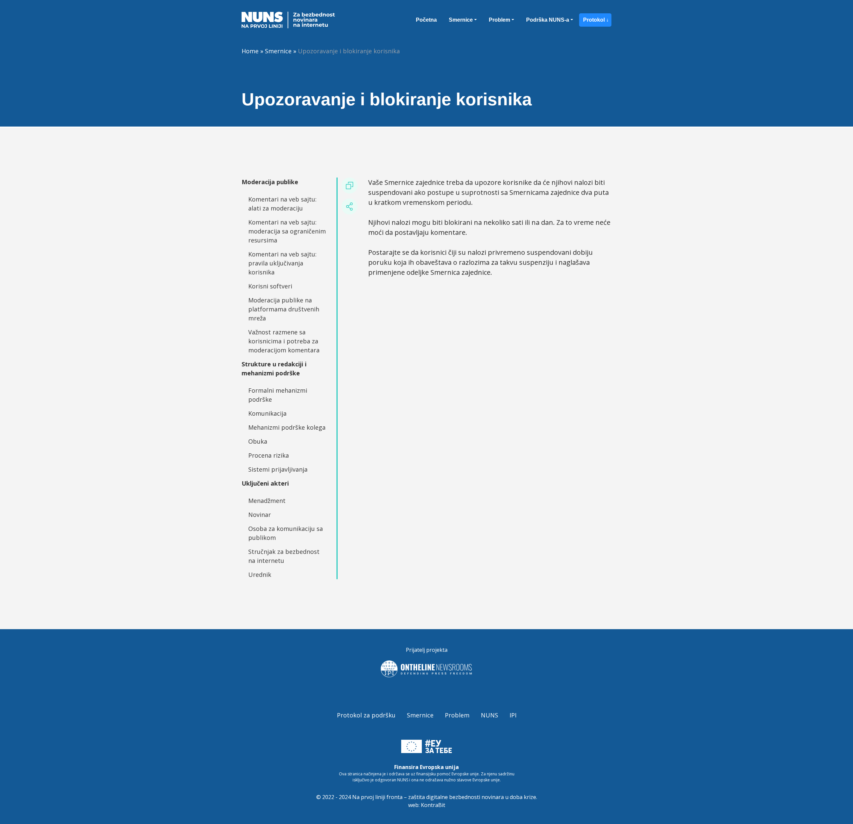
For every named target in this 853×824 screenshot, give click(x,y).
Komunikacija (267, 413)
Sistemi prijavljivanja (278, 469)
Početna (426, 20)
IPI (512, 715)
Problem (499, 20)
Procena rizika (268, 455)
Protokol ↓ (596, 20)
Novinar (259, 515)
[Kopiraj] (350, 186)
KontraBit (433, 805)
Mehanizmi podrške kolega (287, 427)
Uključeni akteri (265, 483)
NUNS (489, 715)
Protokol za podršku (366, 715)
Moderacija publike (270, 182)
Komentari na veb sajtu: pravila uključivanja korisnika (282, 263)
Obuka (257, 441)
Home (250, 51)
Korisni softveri (270, 286)
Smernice (461, 20)
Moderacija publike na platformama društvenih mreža (283, 309)
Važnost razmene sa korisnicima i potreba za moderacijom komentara (284, 341)
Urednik (259, 575)
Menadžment (267, 501)
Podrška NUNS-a (547, 20)
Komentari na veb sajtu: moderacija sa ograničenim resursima (287, 231)
